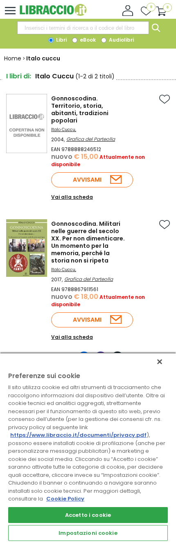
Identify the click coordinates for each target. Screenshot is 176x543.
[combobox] (83, 27)
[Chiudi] (159, 361)
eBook (87, 39)
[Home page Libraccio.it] (53, 14)
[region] (88, 447)
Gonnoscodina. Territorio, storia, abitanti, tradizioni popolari (79, 109)
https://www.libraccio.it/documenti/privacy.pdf (78, 435)
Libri (61, 39)
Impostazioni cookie (88, 533)
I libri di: (18, 76)
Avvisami (87, 180)
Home (12, 58)
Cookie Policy (65, 499)
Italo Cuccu (63, 130)
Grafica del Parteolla (90, 139)
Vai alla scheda (72, 197)
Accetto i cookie (88, 515)
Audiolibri (121, 39)
